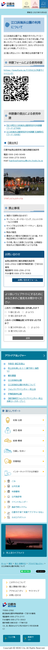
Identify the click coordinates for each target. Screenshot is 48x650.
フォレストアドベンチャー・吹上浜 (22, 389)
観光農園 (12, 376)
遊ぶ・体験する (20, 563)
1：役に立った (14, 312)
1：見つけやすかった (17, 327)
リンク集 (11, 637)
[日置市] (7, 4)
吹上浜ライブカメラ (15, 553)
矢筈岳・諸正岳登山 (16, 364)
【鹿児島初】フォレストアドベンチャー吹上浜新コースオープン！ (25, 399)
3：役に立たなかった (17, 316)
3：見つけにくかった (17, 331)
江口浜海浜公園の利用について (22, 385)
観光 (10, 563)
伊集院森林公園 (15, 394)
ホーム (3, 563)
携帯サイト (31, 638)
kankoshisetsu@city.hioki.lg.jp (26, 161)
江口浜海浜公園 (15, 380)
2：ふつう (29, 312)
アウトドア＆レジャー (15, 355)
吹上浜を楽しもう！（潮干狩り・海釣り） (23, 369)
